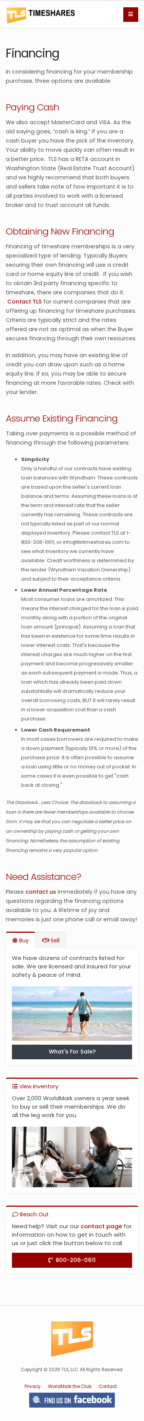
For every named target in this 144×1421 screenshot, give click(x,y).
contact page (101, 1226)
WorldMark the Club (69, 1386)
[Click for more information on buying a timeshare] (72, 1015)
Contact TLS (24, 301)
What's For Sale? (72, 1051)
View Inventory (38, 1086)
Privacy (33, 1386)
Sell (54, 940)
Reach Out (33, 1214)
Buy (23, 940)
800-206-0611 (74, 1260)
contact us (40, 892)
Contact (108, 1386)
